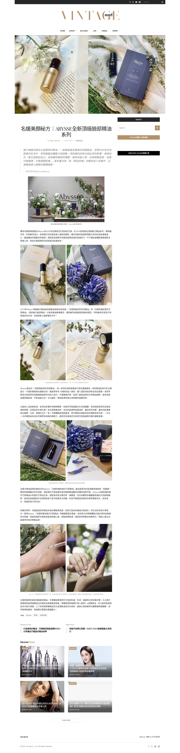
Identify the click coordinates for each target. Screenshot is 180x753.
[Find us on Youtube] (136, 2)
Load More (66, 720)
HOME (62, 31)
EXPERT (115, 31)
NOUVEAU (84, 31)
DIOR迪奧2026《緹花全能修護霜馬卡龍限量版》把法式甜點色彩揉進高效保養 (90, 705)
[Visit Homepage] (90, 15)
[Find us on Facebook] (130, 2)
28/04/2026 (27, 709)
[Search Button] (162, 2)
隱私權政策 (24, 737)
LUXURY (72, 31)
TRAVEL (104, 31)
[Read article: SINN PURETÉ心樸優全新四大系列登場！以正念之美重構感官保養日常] (42, 696)
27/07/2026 (27, 674)
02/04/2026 (75, 709)
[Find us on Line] (140, 2)
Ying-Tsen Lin (55, 141)
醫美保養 (25, 648)
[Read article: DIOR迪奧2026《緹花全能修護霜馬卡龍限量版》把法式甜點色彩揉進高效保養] (90, 696)
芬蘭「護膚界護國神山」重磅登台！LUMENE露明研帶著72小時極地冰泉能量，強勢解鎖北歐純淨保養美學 (89, 668)
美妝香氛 (25, 683)
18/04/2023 (68, 141)
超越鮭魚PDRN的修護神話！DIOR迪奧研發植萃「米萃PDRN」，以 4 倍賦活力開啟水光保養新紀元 (41, 668)
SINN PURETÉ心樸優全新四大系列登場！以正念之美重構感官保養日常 (41, 705)
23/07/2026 (75, 674)
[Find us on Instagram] (133, 2)
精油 (35, 615)
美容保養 (43, 615)
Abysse (28, 615)
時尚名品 (79, 141)
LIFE (94, 31)
